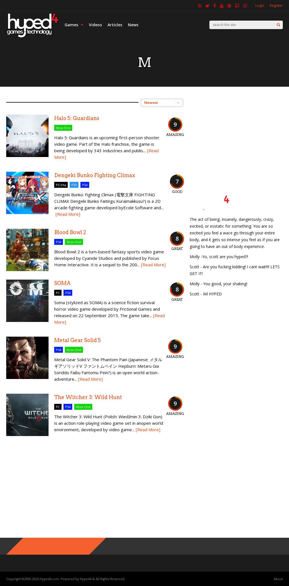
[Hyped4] (32, 36)
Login (259, 5)
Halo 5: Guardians (76, 118)
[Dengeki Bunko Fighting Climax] (27, 212)
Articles (115, 24)
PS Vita (61, 185)
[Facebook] (214, 5)
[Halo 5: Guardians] (27, 155)
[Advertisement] (236, 133)
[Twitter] (207, 5)
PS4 (84, 185)
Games (71, 24)
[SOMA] (27, 320)
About (278, 578)
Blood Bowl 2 (70, 232)
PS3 (74, 185)
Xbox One (63, 128)
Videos (95, 24)
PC (58, 293)
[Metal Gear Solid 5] (27, 377)
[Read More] (68, 214)
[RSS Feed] (200, 5)
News (133, 24)
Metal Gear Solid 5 (77, 340)
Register (276, 5)
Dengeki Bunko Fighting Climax (94, 175)
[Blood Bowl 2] (27, 269)
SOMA (62, 283)
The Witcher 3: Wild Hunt (88, 397)
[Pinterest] (229, 5)
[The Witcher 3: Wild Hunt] (27, 434)
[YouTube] (222, 5)
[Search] (278, 25)
